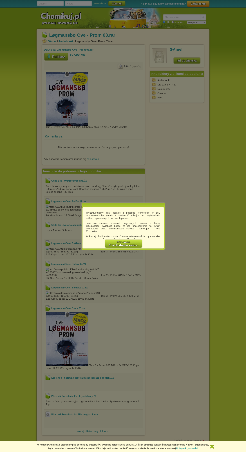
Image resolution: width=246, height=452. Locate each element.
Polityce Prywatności (187, 448)
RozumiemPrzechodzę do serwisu (123, 244)
